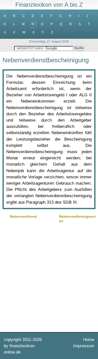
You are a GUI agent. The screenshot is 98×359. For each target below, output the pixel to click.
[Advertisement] (49, 277)
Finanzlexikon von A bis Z (49, 4)
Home (88, 339)
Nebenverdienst (23, 216)
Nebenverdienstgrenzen (77, 218)
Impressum (83, 345)
